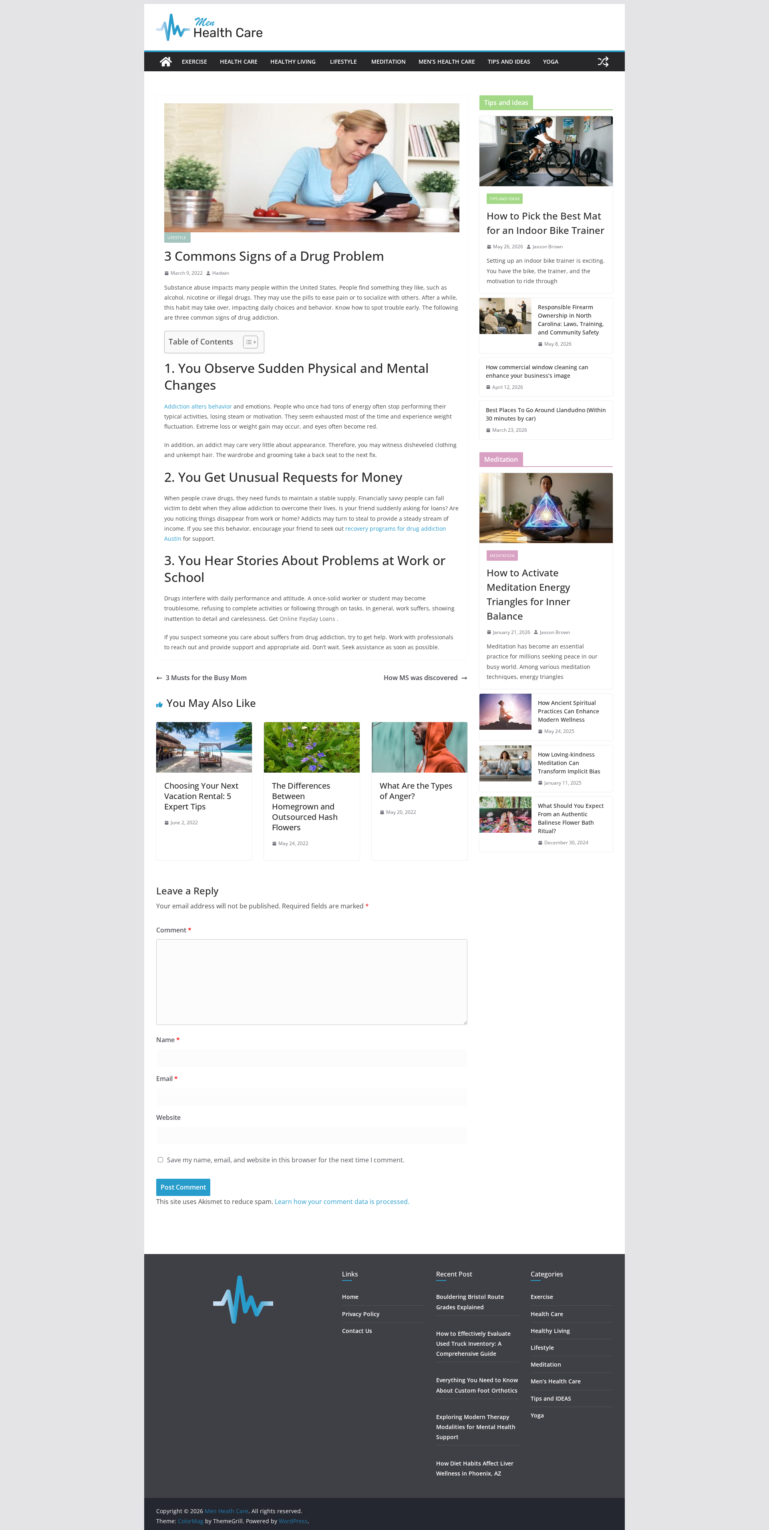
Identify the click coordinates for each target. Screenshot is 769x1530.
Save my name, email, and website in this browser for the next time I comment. (286, 1160)
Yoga (550, 61)
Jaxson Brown (548, 246)
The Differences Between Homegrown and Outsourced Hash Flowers (305, 806)
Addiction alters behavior (198, 406)
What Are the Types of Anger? (416, 790)
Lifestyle (344, 61)
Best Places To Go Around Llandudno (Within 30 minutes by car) (546, 414)
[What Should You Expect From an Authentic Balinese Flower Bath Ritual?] (505, 824)
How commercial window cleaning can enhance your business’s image (537, 371)
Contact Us (357, 1331)
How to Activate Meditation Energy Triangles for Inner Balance (528, 594)
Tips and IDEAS (509, 61)
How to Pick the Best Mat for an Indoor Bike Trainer (545, 223)
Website (168, 1117)
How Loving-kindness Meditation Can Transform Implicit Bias (569, 763)
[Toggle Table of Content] (246, 342)
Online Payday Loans (308, 618)
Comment (173, 930)
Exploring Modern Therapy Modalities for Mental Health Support (475, 1427)
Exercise (194, 61)
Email (167, 1078)
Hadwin (220, 273)
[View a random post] (603, 61)
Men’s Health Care (447, 61)
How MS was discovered (421, 677)
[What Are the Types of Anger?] (419, 727)
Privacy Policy (361, 1314)
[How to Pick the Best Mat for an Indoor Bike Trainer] (546, 151)
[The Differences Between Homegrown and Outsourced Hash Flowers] (312, 727)
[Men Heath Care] (165, 61)
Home (350, 1296)
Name (168, 1039)
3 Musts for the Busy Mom (206, 677)
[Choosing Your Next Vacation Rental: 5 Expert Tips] (204, 727)
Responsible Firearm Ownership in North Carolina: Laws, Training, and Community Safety (571, 319)
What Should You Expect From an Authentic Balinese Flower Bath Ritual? (571, 818)
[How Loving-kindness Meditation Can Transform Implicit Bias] (505, 768)
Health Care (239, 61)
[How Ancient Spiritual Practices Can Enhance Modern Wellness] (505, 717)
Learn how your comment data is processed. (342, 1201)
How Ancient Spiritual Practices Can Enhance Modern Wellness (568, 711)
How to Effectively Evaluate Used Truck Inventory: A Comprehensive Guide (473, 1343)
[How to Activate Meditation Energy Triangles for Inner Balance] (546, 508)
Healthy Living (293, 61)
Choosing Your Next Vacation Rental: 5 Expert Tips (201, 796)
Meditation (388, 61)
